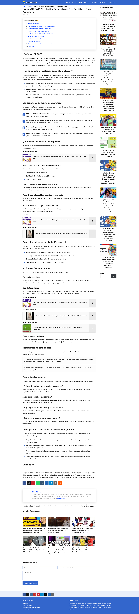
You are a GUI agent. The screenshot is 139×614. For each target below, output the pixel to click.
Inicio (68, 2)
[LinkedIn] (47, 483)
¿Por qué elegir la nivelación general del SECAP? (42, 26)
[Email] (55, 483)
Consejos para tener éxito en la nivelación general (42, 44)
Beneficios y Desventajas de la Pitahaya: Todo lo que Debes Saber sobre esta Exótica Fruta (40, 505)
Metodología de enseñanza (36, 36)
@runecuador (61, 498)
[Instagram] (31, 594)
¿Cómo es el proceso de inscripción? (39, 31)
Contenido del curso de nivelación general (40, 34)
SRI (80, 2)
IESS (73, 2)
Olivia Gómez (36, 492)
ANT (85, 2)
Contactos (25, 603)
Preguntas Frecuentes (34, 41)
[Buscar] (113, 276)
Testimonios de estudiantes (36, 39)
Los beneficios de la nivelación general (39, 28)
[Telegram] (51, 483)
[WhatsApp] (38, 483)
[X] (29, 483)
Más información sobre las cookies (31, 607)
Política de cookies (27, 605)
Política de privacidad (28, 609)
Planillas (93, 2)
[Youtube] (34, 594)
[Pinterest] (33, 483)
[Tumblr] (42, 483)
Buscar (102, 273)
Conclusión (32, 46)
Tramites (102, 2)
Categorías (112, 2)
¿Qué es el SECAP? (33, 23)
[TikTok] (45, 594)
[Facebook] (24, 483)
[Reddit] (60, 483)
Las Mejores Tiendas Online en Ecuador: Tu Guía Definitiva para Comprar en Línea (77, 505)
